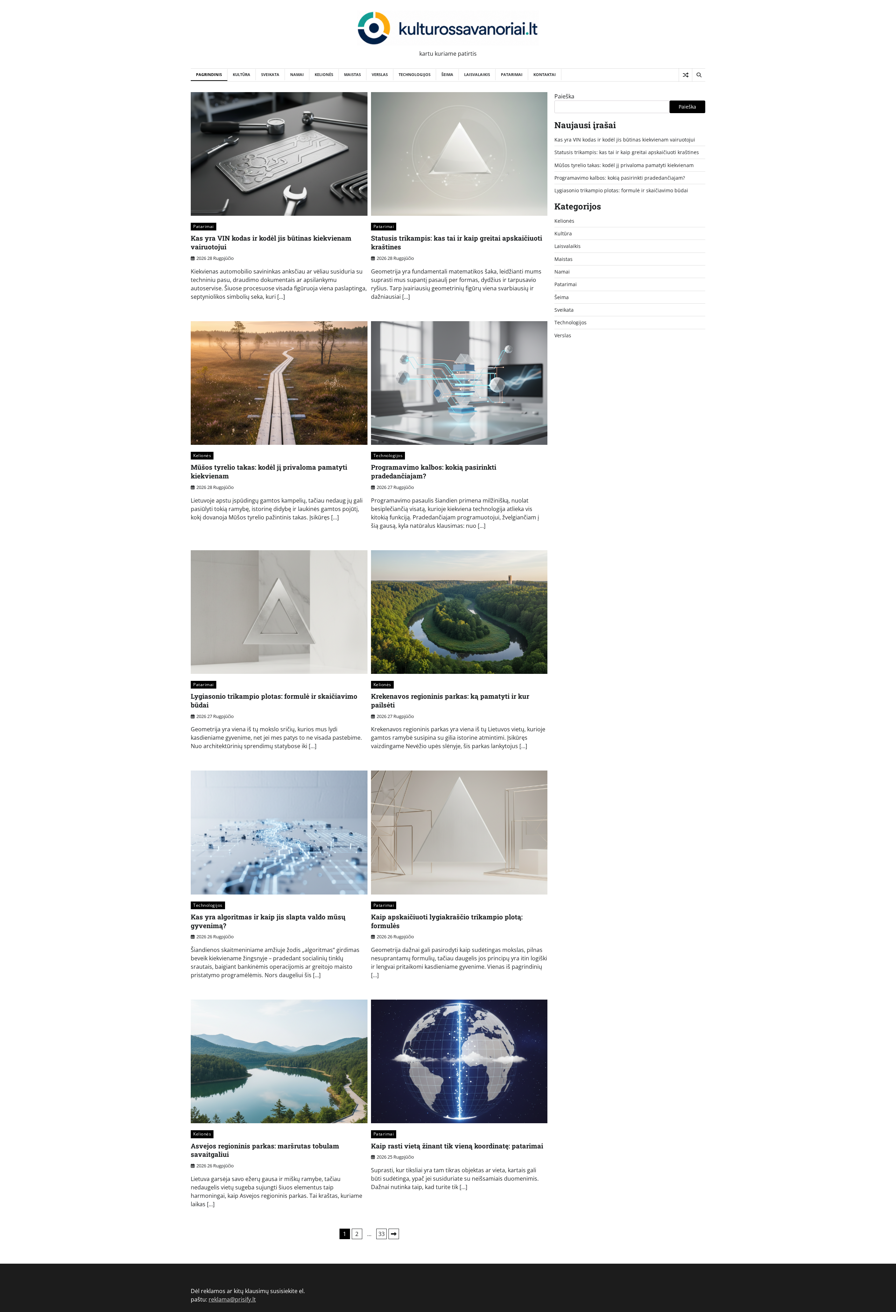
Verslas (380, 74)
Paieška (564, 96)
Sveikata (270, 74)
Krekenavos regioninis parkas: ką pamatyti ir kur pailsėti (450, 700)
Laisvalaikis (477, 74)
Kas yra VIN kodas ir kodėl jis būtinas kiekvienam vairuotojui (271, 242)
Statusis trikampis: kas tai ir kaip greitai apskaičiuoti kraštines (456, 242)
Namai (297, 74)
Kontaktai (544, 74)
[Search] (698, 75)
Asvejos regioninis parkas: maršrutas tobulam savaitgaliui (265, 1150)
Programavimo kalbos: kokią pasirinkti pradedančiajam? (433, 471)
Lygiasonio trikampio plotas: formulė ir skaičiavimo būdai (274, 700)
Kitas (393, 1234)
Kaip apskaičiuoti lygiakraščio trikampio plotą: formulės (447, 921)
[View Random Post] (685, 75)
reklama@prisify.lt (232, 1299)
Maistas (352, 74)
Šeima (447, 74)
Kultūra (241, 74)
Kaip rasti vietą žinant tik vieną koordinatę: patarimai (457, 1145)
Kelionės (324, 74)
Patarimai (512, 74)
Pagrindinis (209, 74)
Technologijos (414, 74)
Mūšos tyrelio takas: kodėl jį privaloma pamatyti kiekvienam (269, 471)
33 (381, 1234)
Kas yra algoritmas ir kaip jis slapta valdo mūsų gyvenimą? (268, 921)
